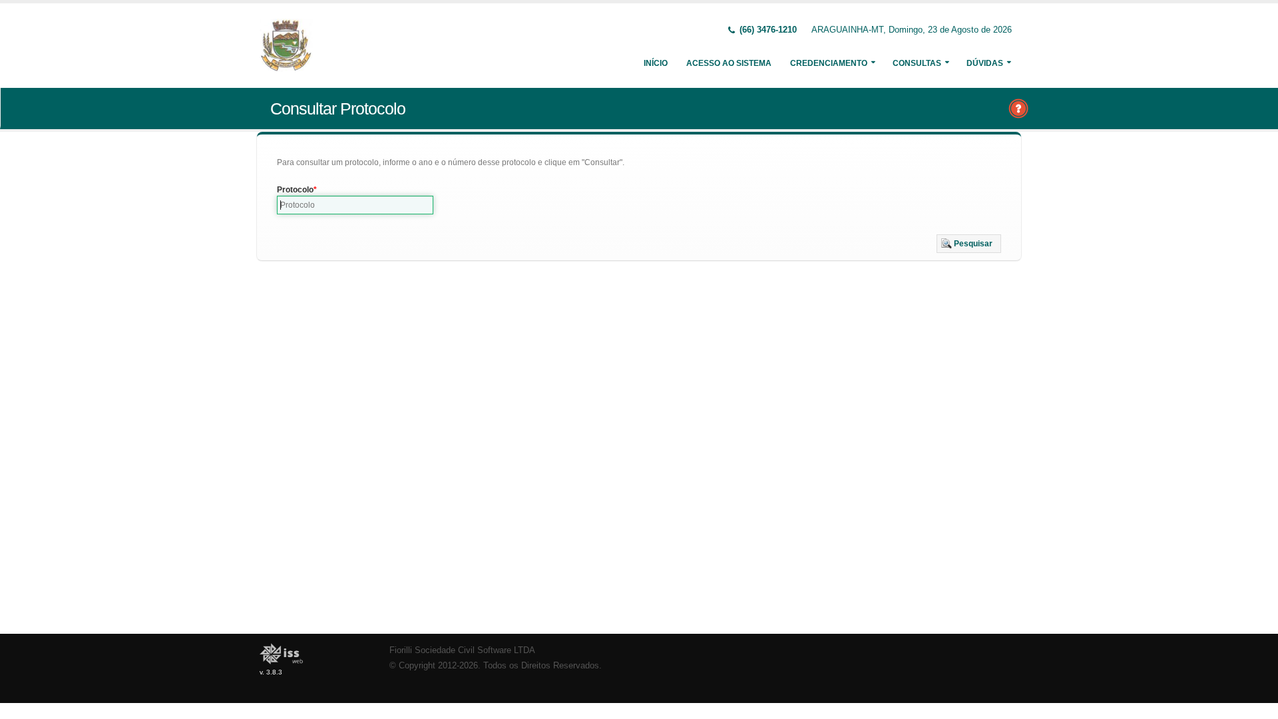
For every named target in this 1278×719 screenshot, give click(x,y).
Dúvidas (984, 63)
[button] (969, 243)
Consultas (917, 63)
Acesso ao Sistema (728, 63)
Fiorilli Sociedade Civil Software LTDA (462, 650)
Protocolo (295, 189)
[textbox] (355, 205)
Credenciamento (828, 63)
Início (656, 63)
